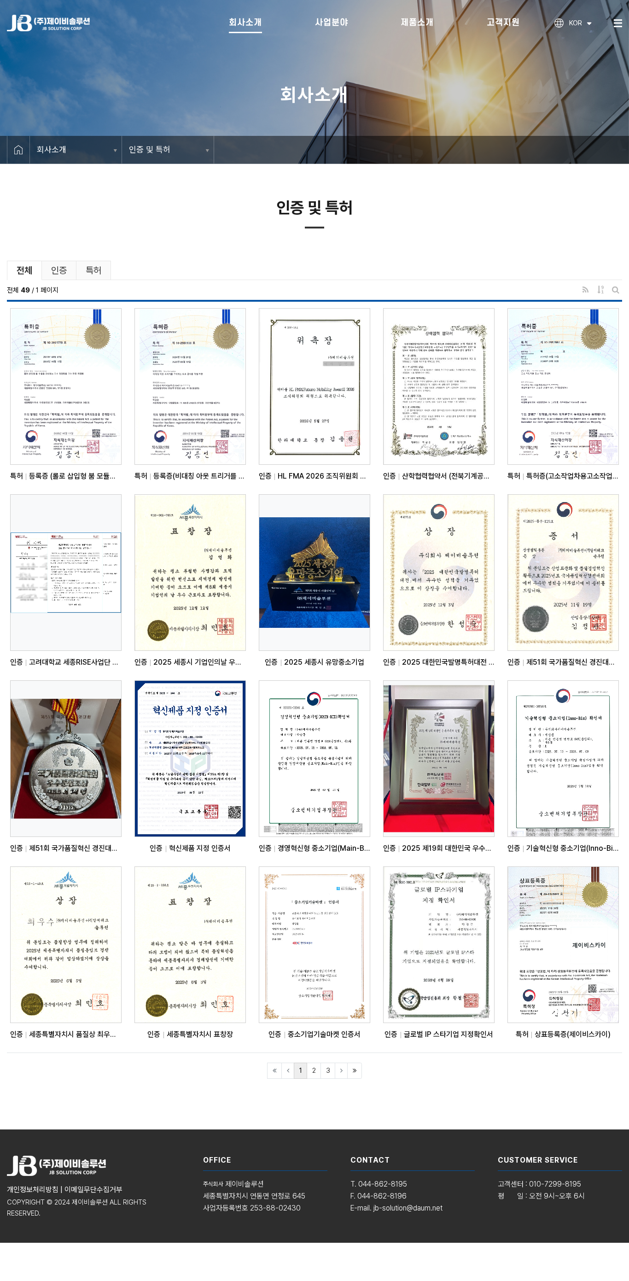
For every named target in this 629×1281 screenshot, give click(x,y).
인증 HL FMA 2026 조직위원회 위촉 (314, 476)
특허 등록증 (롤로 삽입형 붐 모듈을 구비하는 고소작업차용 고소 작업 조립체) (66, 476)
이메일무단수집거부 (93, 1189)
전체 (24, 270)
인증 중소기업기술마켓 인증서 (314, 1034)
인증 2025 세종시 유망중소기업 (314, 662)
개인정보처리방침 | (35, 1189)
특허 (93, 270)
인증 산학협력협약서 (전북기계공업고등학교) (439, 476)
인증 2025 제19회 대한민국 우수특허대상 (439, 848)
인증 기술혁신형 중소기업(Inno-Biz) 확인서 (563, 848)
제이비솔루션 (90, 1202)
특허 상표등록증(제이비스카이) (563, 1034)
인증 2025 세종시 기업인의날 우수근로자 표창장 (190, 662)
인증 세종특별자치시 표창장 (190, 1034)
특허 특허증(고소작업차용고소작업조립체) (563, 476)
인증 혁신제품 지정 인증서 (190, 848)
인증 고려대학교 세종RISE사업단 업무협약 (66, 662)
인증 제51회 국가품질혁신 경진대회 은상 (563, 662)
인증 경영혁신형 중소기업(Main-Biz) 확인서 (314, 848)
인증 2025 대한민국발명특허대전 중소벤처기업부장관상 (439, 662)
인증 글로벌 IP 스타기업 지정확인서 (438, 1034)
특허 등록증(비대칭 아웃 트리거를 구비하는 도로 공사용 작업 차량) (190, 476)
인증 (59, 270)
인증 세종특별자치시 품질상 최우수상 (66, 1034)
